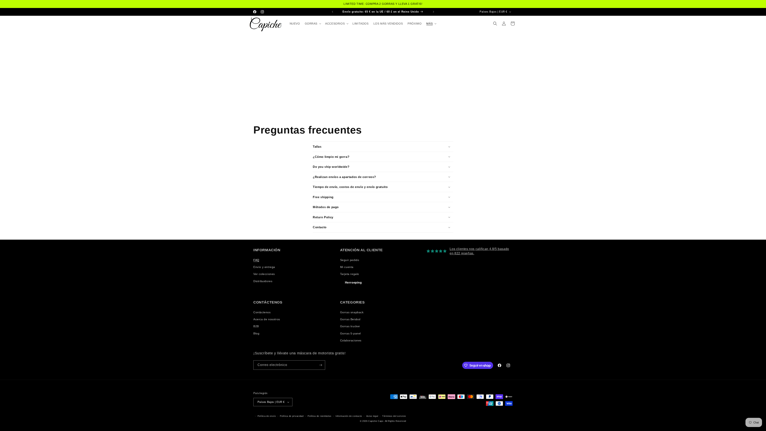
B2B (256, 326)
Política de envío (267, 416)
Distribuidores (262, 281)
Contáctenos (262, 312)
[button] (312, 23)
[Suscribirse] (320, 365)
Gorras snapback (352, 312)
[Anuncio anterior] (332, 11)
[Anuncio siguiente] (433, 11)
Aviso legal (372, 416)
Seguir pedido (349, 260)
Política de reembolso (319, 416)
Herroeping (353, 282)
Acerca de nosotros (266, 319)
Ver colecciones (264, 274)
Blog (256, 333)
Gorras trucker (350, 326)
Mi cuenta (346, 267)
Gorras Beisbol (350, 319)
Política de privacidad (291, 416)
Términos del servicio (394, 416)
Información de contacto (349, 416)
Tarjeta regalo (349, 274)
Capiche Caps (375, 421)
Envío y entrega (264, 267)
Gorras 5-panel (350, 333)
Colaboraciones (350, 340)
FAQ (256, 260)
